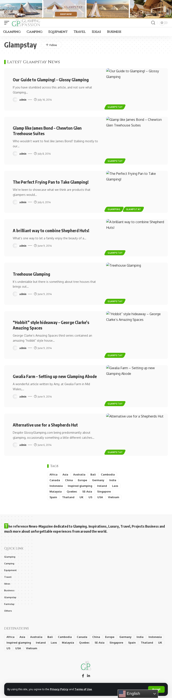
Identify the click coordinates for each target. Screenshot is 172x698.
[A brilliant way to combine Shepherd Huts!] (137, 237)
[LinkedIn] (88, 676)
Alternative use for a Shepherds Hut (45, 424)
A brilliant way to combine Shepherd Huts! (51, 230)
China (69, 480)
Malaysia (56, 491)
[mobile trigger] (7, 22)
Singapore (104, 491)
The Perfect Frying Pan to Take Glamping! (51, 181)
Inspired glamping (80, 485)
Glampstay (115, 107)
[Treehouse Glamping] (137, 284)
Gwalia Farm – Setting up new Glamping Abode (55, 376)
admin (22, 99)
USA (100, 497)
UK (81, 497)
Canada (55, 480)
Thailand (68, 497)
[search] (153, 23)
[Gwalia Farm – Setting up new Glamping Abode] (137, 386)
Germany (98, 480)
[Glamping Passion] (27, 22)
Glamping (114, 209)
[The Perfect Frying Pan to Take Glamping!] (137, 192)
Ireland (102, 485)
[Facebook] (83, 676)
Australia (79, 474)
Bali (93, 474)
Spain (53, 497)
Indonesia (56, 485)
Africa (53, 474)
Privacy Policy (59, 689)
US (90, 497)
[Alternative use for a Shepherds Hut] (137, 435)
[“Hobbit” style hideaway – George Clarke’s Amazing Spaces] (137, 335)
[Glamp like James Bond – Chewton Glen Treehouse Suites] (137, 141)
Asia (65, 474)
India (112, 480)
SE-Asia (87, 491)
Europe (82, 480)
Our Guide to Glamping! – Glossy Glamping (51, 79)
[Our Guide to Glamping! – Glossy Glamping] (137, 89)
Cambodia (108, 474)
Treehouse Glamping (31, 274)
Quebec (72, 491)
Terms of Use (83, 689)
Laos (115, 485)
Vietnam (113, 497)
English (133, 693)
